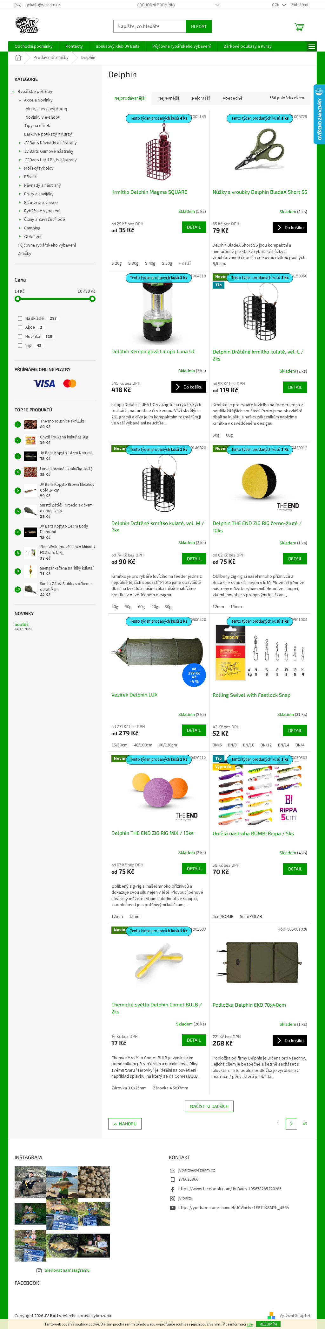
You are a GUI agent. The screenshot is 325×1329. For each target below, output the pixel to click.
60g (229, 435)
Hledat (199, 26)
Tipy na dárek (37, 125)
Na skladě (40, 318)
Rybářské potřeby (35, 91)
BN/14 (283, 745)
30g (168, 607)
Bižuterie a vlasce (41, 202)
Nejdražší (201, 98)
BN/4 (299, 745)
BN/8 (232, 745)
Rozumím (268, 1324)
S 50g (167, 263)
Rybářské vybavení (42, 211)
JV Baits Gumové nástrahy (48, 151)
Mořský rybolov (39, 168)
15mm (236, 607)
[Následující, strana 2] (291, 1124)
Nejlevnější (168, 98)
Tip (33, 345)
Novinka (38, 336)
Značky (24, 253)
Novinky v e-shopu (43, 117)
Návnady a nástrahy (42, 185)
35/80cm (119, 745)
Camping (32, 228)
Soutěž (22, 624)
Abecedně (232, 98)
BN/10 (248, 745)
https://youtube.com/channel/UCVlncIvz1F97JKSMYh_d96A (233, 1208)
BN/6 (217, 745)
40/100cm (143, 745)
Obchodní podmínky (156, 5)
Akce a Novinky (38, 100)
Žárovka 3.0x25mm (129, 1088)
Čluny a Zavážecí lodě (44, 219)
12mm (218, 607)
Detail (194, 227)
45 (304, 1124)
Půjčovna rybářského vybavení (47, 245)
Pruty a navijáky (39, 194)
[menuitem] (33, 46)
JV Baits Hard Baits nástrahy (50, 160)
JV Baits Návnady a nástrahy (50, 143)
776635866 (188, 1179)
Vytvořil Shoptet (295, 1316)
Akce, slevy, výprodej (46, 109)
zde (250, 1324)
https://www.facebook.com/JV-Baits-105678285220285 (230, 1189)
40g (114, 607)
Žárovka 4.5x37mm (170, 1088)
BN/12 (266, 745)
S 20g (116, 263)
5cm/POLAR (251, 916)
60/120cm (168, 745)
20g (154, 607)
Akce (33, 327)
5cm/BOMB (223, 916)
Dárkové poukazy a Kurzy (48, 134)
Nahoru (127, 1123)
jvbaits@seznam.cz (196, 1170)
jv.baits (185, 1198)
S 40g (150, 263)
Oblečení (32, 237)
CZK (276, 5)
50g (216, 435)
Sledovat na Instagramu (67, 1270)
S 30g (133, 263)
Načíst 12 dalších (209, 1106)
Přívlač (30, 177)
